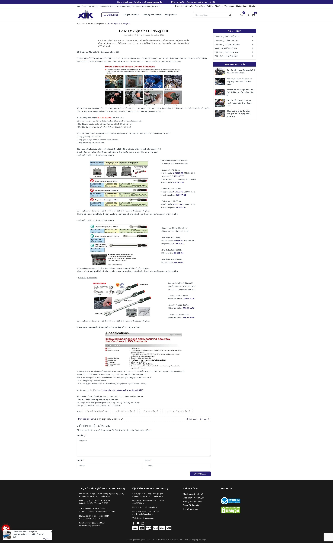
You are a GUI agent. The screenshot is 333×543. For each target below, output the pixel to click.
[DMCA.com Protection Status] (238, 510)
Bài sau (204, 419)
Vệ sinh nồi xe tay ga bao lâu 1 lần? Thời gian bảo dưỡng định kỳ (240, 92)
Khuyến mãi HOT (131, 14)
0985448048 (105, 6)
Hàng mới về (171, 14)
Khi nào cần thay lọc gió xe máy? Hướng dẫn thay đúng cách (239, 103)
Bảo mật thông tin (191, 505)
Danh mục (112, 14)
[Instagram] (142, 523)
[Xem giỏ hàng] (253, 14)
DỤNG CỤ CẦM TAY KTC (227, 40)
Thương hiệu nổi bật (152, 14)
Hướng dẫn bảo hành (192, 501)
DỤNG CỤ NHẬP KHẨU (226, 56)
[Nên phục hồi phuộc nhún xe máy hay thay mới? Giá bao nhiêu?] (220, 81)
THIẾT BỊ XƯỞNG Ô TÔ (226, 48)
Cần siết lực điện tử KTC (96, 411)
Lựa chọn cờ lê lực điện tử (178, 411)
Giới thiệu (189, 6)
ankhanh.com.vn (147, 518)
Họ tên (80, 460)
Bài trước (193, 419)
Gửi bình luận (200, 474)
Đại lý (209, 6)
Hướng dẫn (241, 6)
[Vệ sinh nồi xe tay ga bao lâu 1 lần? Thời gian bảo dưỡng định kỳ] (220, 92)
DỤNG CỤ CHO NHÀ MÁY (227, 52)
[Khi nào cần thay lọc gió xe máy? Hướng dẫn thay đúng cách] (220, 103)
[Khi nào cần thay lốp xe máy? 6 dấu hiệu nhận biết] (220, 71)
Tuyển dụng (230, 6)
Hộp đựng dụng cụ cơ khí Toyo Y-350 (28, 535)
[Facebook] (134, 523)
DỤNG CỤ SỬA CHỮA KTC (227, 36)
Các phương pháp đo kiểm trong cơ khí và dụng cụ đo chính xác (238, 114)
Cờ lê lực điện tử (150, 411)
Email (148, 460)
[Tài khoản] (247, 14)
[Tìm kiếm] (230, 14)
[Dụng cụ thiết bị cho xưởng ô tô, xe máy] (85, 15)
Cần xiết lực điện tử (125, 411)
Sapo (204, 539)
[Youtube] (138, 523)
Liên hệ (252, 6)
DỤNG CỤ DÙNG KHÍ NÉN (227, 44)
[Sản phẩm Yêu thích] (242, 14)
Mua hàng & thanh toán (193, 494)
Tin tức (218, 6)
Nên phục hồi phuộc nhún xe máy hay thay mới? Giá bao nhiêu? (239, 81)
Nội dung (81, 435)
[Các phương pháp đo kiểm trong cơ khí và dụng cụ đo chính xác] (220, 113)
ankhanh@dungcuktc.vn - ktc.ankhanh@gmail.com (138, 6)
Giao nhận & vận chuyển (193, 498)
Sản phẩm (199, 6)
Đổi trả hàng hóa (190, 509)
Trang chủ (179, 6)
